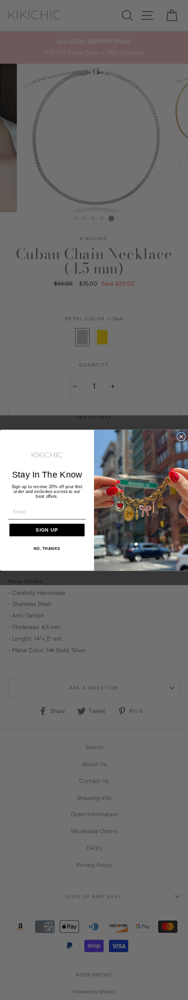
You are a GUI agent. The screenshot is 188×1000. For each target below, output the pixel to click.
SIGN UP (47, 529)
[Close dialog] (181, 436)
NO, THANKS (47, 549)
